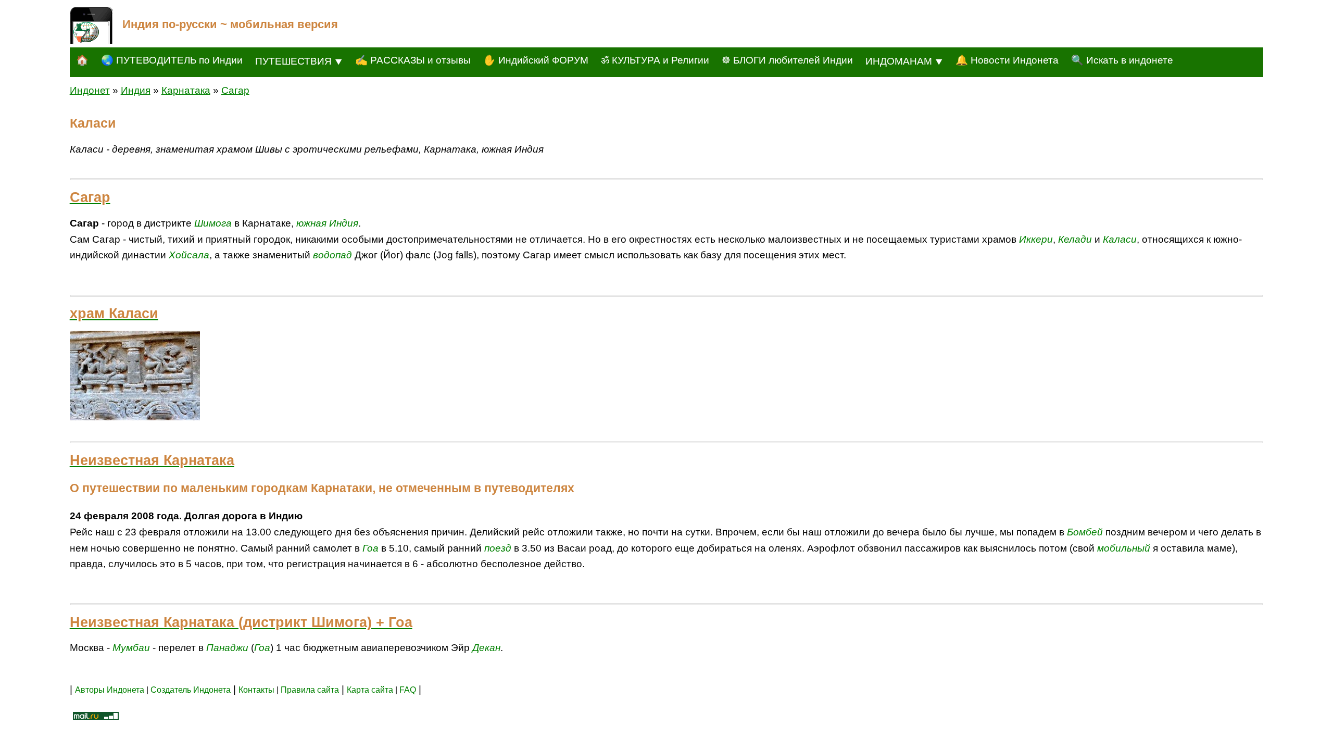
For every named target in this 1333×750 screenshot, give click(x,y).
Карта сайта (370, 689)
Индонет (90, 90)
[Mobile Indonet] (91, 25)
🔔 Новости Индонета (1007, 60)
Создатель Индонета (190, 689)
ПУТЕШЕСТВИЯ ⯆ (299, 61)
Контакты (257, 689)
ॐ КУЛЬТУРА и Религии (655, 60)
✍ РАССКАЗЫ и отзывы (413, 60)
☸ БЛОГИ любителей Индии (787, 60)
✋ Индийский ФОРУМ (535, 60)
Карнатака (185, 90)
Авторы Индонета (109, 689)
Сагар (235, 90)
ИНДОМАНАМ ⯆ (904, 61)
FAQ (407, 689)
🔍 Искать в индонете (1122, 60)
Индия (135, 90)
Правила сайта (310, 689)
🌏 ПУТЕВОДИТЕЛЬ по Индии (172, 60)
